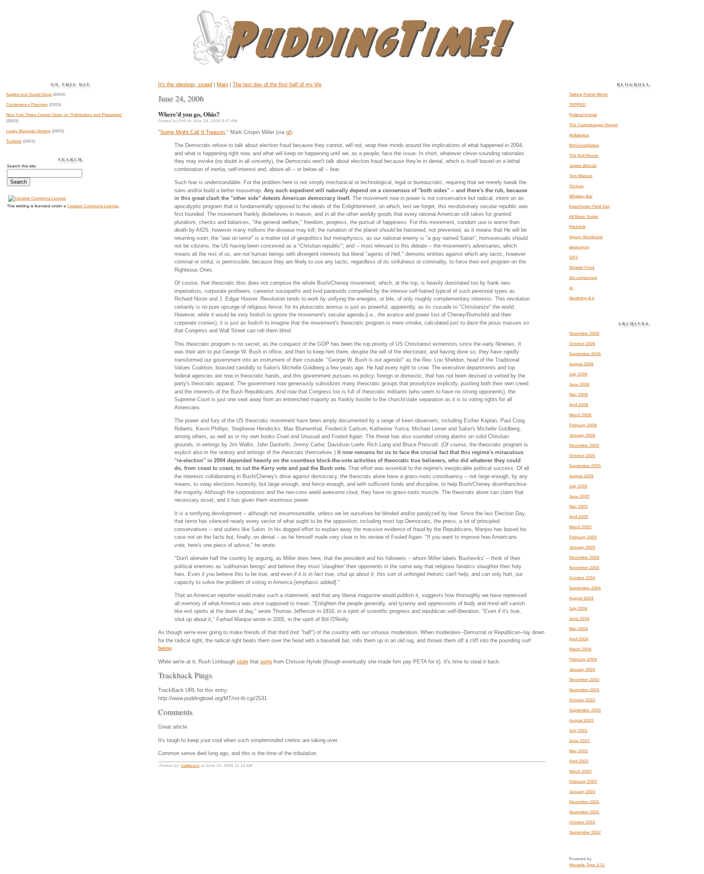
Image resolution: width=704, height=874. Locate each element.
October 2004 (582, 577)
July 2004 (578, 608)
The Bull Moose (583, 155)
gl (288, 132)
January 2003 (582, 791)
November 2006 (584, 333)
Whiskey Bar (580, 196)
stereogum (579, 247)
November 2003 (584, 689)
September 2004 (585, 588)
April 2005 (578, 516)
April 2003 (578, 761)
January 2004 (582, 669)
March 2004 (580, 649)
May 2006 (578, 394)
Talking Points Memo (588, 94)
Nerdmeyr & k (581, 298)
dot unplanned (583, 277)
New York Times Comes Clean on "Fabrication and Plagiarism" (64, 114)
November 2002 (584, 812)
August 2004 (581, 598)
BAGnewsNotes (584, 145)
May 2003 (578, 751)
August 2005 (581, 476)
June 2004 (579, 618)
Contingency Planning (27, 104)
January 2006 (582, 435)
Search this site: (22, 166)
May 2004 (578, 628)
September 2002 (585, 832)
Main (222, 84)
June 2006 (579, 384)
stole (242, 662)
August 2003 (581, 720)
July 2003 (578, 730)
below (164, 648)
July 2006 (578, 374)
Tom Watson (580, 175)
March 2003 (580, 771)
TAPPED (577, 104)
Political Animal (583, 114)
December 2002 (584, 801)
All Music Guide (583, 216)
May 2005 (578, 506)
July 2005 (578, 486)
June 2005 (579, 496)
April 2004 (578, 639)
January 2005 (582, 547)
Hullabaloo (579, 135)
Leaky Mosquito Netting (28, 131)
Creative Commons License (93, 206)
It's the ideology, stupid (185, 84)
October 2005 (582, 455)
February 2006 (583, 425)
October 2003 (582, 700)
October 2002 (582, 822)
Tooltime (14, 141)
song (266, 662)
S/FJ (573, 257)
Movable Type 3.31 (587, 865)
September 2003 (585, 710)
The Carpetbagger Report (593, 125)
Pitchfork (577, 226)
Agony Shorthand (586, 237)
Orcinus (576, 186)
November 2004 (584, 567)
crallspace (190, 765)
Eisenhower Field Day (589, 206)
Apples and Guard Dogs (29, 94)
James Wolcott (582, 165)
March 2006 (580, 415)
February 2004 (583, 659)
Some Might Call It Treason (192, 132)
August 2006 (581, 364)
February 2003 (583, 781)
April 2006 (578, 404)
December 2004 (584, 557)
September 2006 (585, 353)
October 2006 (582, 343)
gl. (571, 287)
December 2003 (584, 679)
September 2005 (585, 465)
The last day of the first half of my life (277, 84)
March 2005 (580, 527)
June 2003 (579, 740)
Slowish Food (581, 267)
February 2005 (583, 537)
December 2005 (584, 445)
